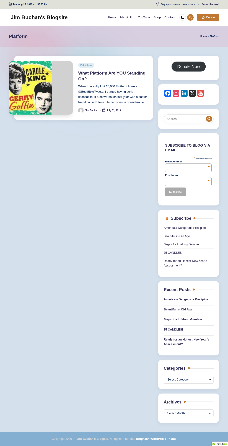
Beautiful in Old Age (177, 236)
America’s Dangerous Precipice (185, 227)
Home (203, 36)
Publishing (86, 65)
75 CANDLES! (173, 252)
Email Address (187, 161)
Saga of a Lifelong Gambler (182, 244)
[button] (208, 17)
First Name (187, 175)
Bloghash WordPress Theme (156, 438)
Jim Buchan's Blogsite (39, 17)
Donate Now (188, 66)
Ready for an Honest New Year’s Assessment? (186, 342)
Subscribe (181, 218)
